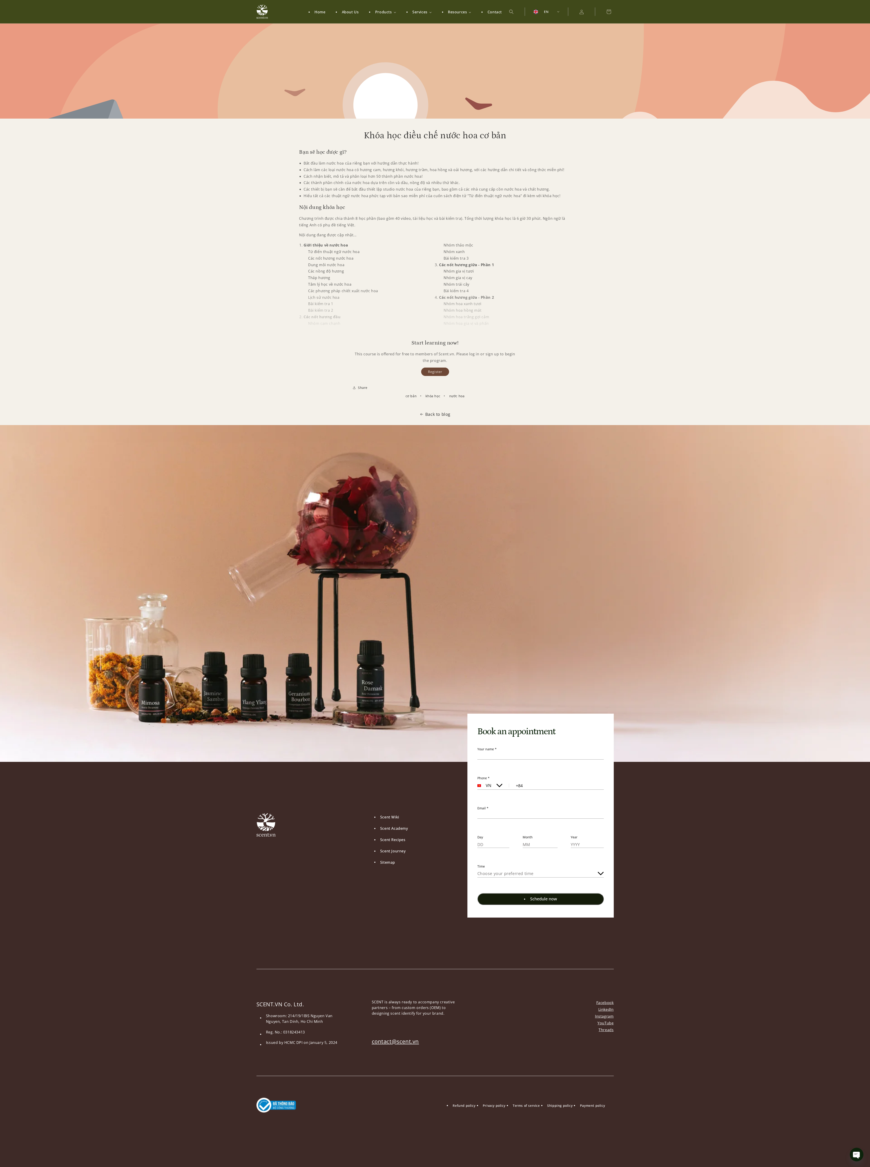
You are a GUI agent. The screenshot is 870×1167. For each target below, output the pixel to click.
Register (435, 371)
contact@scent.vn (395, 1041)
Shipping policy (560, 1105)
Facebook (605, 1002)
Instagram (604, 1016)
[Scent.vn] (262, 12)
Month (528, 837)
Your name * (487, 749)
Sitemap (387, 862)
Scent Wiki (389, 817)
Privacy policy (494, 1105)
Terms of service (526, 1105)
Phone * (483, 778)
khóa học (432, 396)
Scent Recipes (393, 839)
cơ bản (411, 396)
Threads (606, 1029)
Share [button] (362, 387)
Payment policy (592, 1105)
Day (480, 837)
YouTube (605, 1023)
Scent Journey (393, 851)
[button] (382, 12)
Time (481, 866)
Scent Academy (394, 828)
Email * (482, 808)
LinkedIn (606, 1009)
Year (574, 837)
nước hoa (457, 396)
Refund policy (464, 1105)
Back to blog (437, 414)
